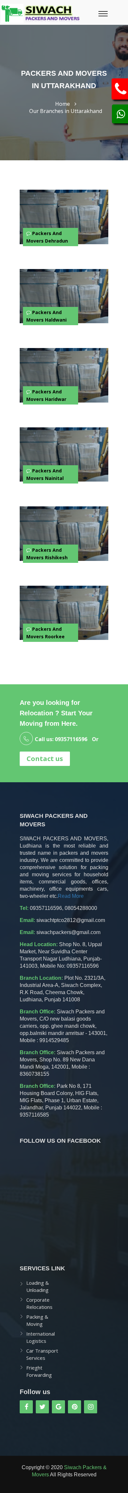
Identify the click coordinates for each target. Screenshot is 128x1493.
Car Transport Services (42, 1354)
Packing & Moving (37, 1320)
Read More (71, 896)
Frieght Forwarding (39, 1371)
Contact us (45, 758)
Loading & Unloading (37, 1286)
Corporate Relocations (39, 1303)
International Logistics (40, 1337)
